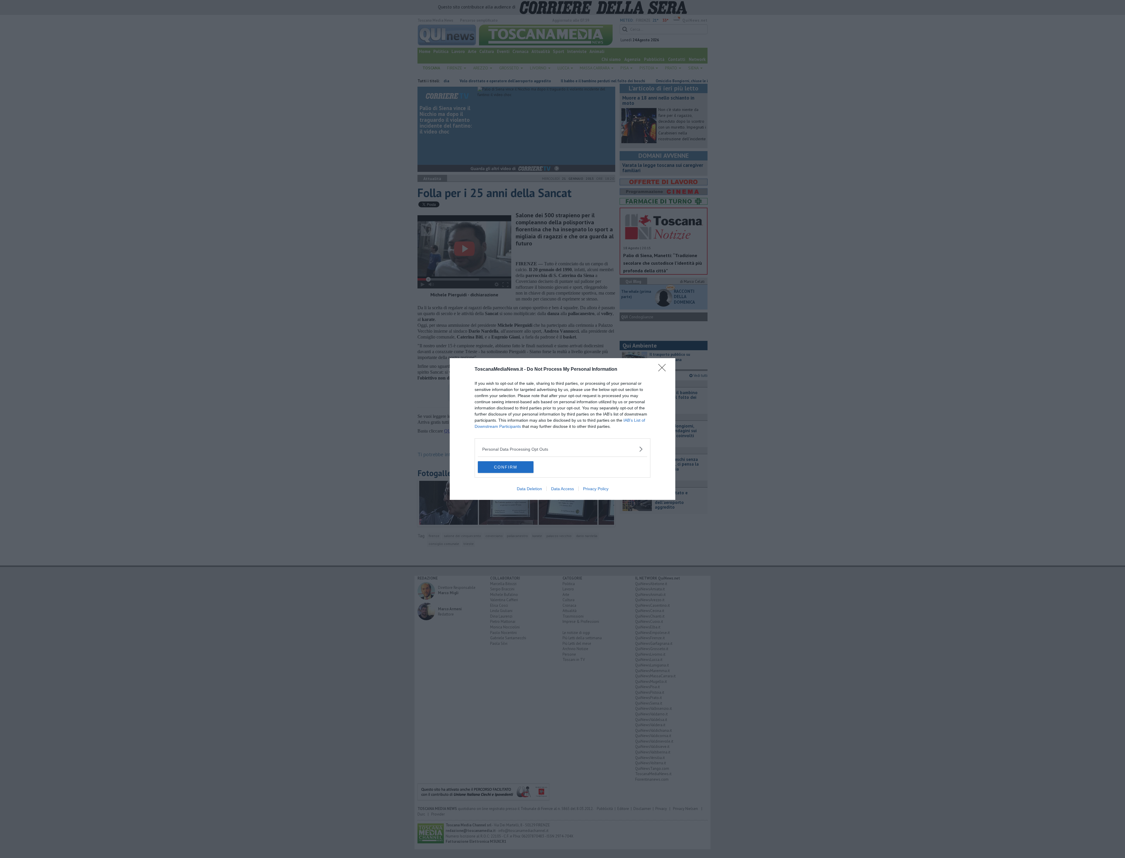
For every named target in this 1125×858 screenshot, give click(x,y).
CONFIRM (505, 467)
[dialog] (562, 429)
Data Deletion (529, 488)
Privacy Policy (595, 488)
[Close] (663, 369)
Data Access (562, 488)
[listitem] (562, 449)
